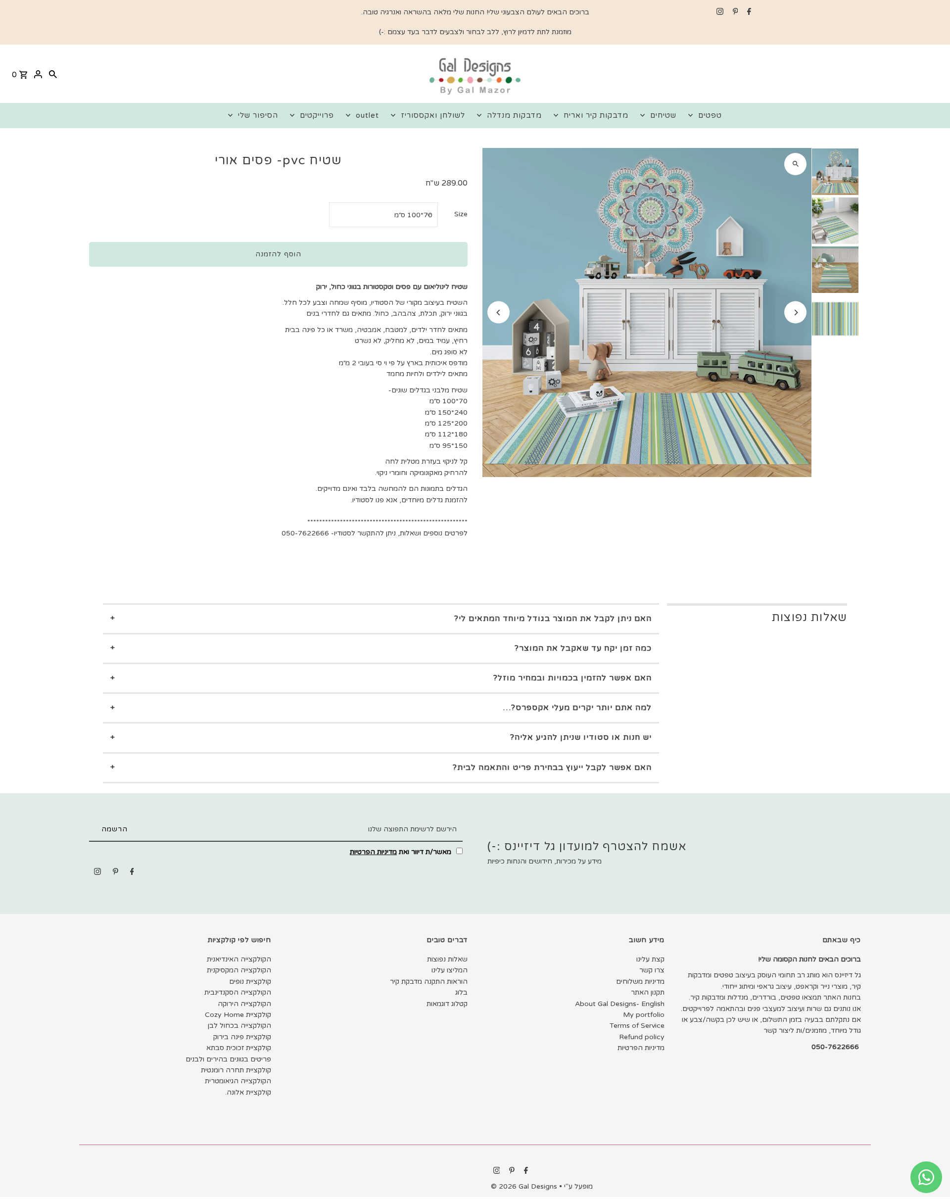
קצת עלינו (650, 959)
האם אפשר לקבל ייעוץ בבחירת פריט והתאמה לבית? (552, 767)
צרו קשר (652, 970)
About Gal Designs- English (620, 1004)
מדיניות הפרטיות (373, 852)
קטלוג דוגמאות (447, 1004)
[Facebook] (748, 12)
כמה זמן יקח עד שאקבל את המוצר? (583, 648)
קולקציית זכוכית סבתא (238, 1048)
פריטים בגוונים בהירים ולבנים (228, 1059)
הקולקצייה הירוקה (244, 1004)
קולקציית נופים (250, 981)
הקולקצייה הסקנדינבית (237, 992)
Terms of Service (637, 1025)
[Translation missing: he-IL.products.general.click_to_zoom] (795, 164)
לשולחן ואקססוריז (433, 115)
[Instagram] (718, 12)
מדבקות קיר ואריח (596, 115)
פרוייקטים (317, 115)
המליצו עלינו (449, 970)
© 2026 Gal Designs (525, 1186)
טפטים (710, 115)
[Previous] (498, 312)
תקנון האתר (648, 992)
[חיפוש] (53, 74)
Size (461, 214)
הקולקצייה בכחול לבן (239, 1025)
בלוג (461, 992)
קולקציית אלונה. (248, 1092)
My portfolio (644, 1014)
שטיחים (663, 115)
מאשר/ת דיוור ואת (401, 852)
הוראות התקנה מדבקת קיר (429, 981)
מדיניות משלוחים (640, 981)
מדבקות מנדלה (514, 115)
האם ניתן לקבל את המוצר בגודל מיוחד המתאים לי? (553, 619)
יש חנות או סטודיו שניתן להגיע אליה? (581, 737)
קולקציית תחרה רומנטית (236, 1070)
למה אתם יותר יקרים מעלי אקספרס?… (577, 708)
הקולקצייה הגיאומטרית (238, 1081)
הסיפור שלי (258, 115)
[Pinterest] (734, 12)
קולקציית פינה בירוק (242, 1037)
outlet (367, 115)
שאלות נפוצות (447, 959)
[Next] (795, 312)
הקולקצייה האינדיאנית (239, 959)
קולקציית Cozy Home (238, 1014)
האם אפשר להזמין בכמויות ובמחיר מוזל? (572, 678)
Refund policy (642, 1037)
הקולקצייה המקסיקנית (239, 970)
